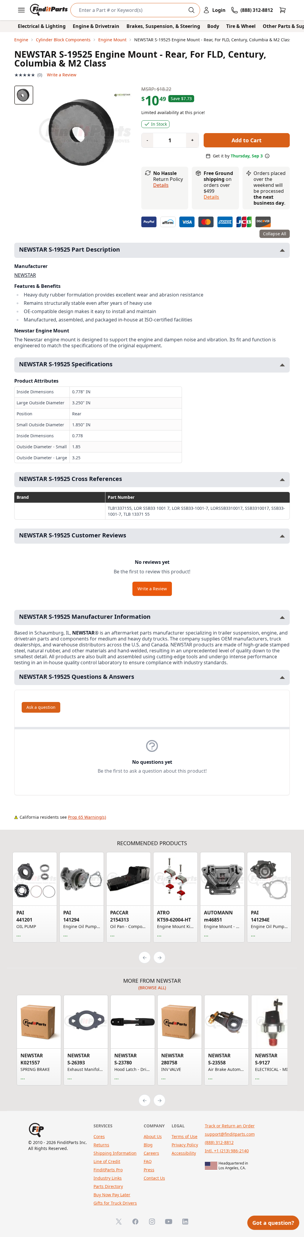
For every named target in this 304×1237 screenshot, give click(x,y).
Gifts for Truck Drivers (115, 1203)
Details (161, 185)
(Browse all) (152, 987)
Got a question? (273, 1222)
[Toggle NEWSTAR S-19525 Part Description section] (282, 250)
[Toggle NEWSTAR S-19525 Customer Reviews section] (282, 536)
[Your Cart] (283, 10)
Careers (151, 1153)
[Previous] (145, 957)
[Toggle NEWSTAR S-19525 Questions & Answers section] (282, 677)
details (211, 197)
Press (149, 1170)
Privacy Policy (185, 1145)
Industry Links (108, 1178)
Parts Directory (108, 1186)
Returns (101, 1145)
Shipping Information (115, 1153)
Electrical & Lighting (42, 26)
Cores (99, 1136)
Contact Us (154, 1178)
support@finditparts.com (230, 1134)
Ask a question (41, 707)
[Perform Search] (191, 10)
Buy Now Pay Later (112, 1194)
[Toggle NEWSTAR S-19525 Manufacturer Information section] (282, 617)
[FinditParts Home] (49, 10)
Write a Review (61, 75)
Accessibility (184, 1153)
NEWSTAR (25, 275)
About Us (153, 1136)
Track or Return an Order (230, 1126)
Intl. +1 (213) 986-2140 (227, 1151)
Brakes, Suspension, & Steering (163, 26)
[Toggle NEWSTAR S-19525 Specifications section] (282, 365)
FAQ (148, 1161)
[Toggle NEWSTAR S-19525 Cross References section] (282, 479)
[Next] (159, 957)
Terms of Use (184, 1136)
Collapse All (274, 233)
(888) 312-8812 (219, 1142)
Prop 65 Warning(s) (87, 817)
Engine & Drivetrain (96, 26)
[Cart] (283, 10)
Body (213, 26)
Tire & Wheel (241, 26)
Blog (148, 1145)
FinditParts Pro (108, 1170)
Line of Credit (107, 1161)
